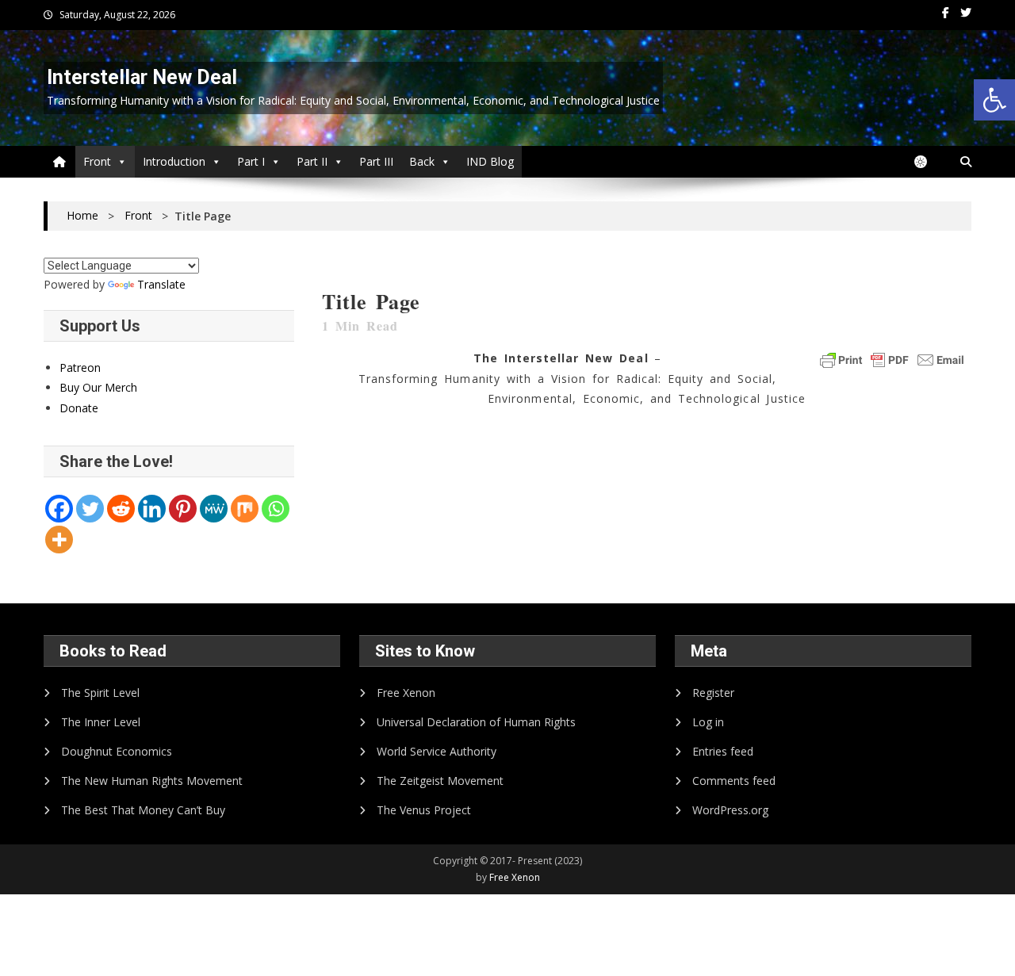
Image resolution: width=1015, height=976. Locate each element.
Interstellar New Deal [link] (142, 77)
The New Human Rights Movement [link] (152, 780)
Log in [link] (708, 721)
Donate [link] (78, 407)
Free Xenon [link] (406, 692)
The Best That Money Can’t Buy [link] (143, 809)
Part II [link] (312, 161)
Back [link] (422, 161)
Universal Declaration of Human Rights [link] (476, 721)
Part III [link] (376, 161)
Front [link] (97, 161)
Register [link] (713, 692)
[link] (994, 100)
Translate (161, 284)
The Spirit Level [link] (100, 692)
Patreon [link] (80, 367)
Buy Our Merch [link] (98, 387)
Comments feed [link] (734, 780)
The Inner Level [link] (100, 721)
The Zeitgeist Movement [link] (440, 780)
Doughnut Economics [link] (116, 751)
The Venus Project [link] (424, 809)
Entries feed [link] (722, 751)
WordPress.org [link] (730, 809)
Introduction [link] (174, 161)
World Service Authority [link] (436, 751)
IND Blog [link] (490, 161)
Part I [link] (251, 161)
